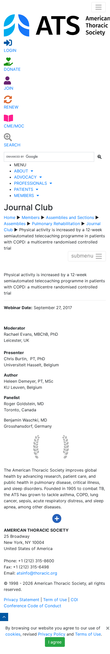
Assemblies (15, 223)
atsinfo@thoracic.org (37, 573)
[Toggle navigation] (98, 7)
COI (74, 599)
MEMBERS (25, 195)
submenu (83, 256)
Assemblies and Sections (70, 217)
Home (9, 217)
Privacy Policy (51, 634)
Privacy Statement (21, 599)
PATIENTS (25, 189)
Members (31, 217)
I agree (55, 642)
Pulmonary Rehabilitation (56, 223)
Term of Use (55, 599)
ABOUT (22, 170)
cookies (12, 634)
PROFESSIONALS (32, 183)
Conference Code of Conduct (32, 605)
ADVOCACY (26, 177)
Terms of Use (88, 634)
